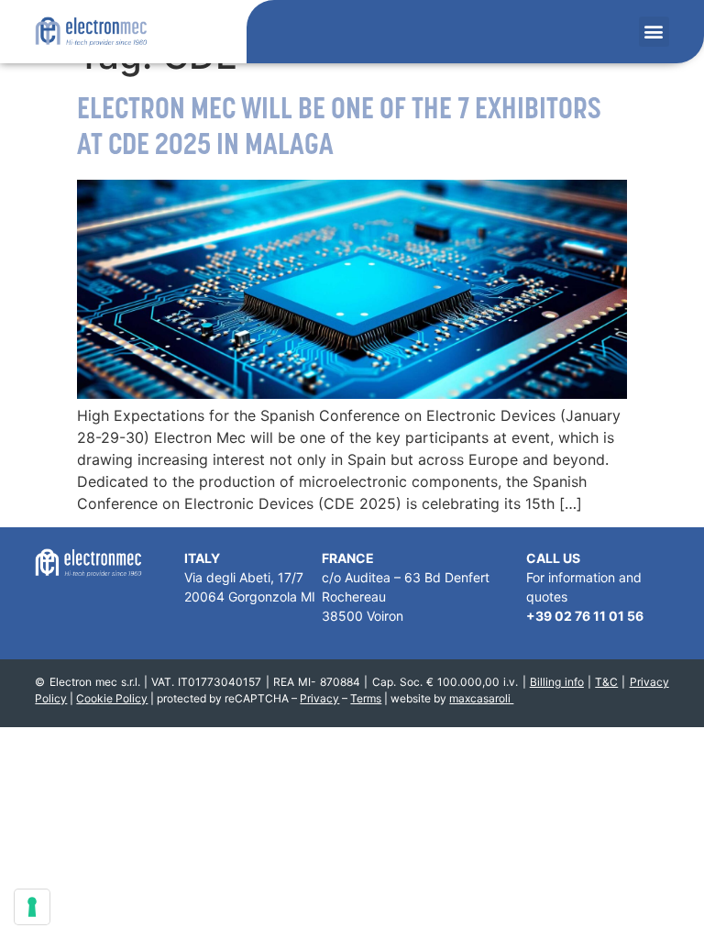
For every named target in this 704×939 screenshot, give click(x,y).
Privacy (319, 698)
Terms (365, 698)
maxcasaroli (481, 698)
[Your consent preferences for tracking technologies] (32, 906)
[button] (654, 32)
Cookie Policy (112, 698)
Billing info (557, 682)
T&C (606, 682)
